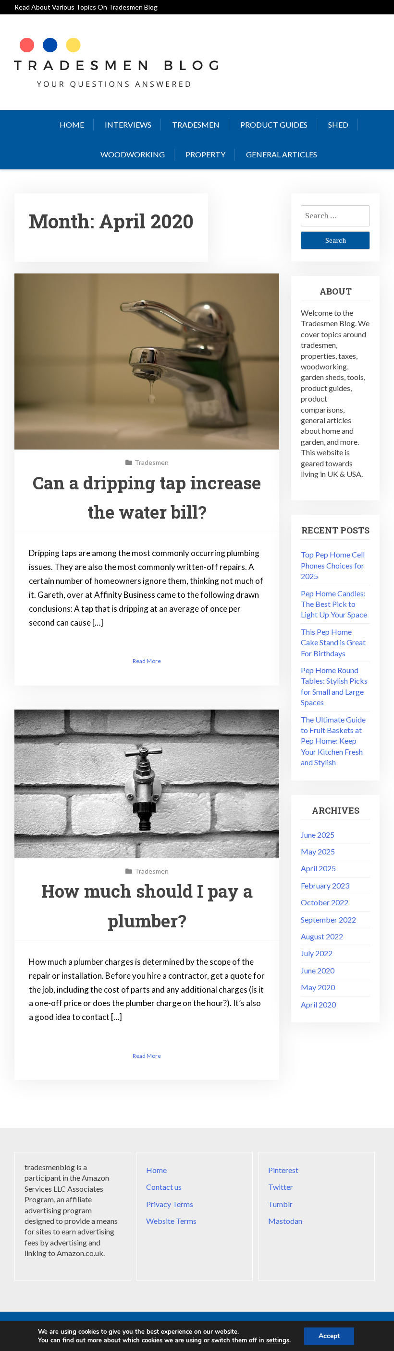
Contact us (164, 1186)
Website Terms (171, 1220)
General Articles (281, 154)
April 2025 (318, 868)
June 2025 (317, 834)
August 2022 (322, 936)
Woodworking (132, 154)
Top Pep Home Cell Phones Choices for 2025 (333, 565)
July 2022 (316, 953)
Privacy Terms (169, 1204)
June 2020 (317, 970)
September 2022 (328, 919)
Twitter (280, 1186)
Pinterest (283, 1169)
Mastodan (285, 1220)
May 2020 (318, 987)
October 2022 (324, 902)
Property (205, 154)
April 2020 (318, 1004)
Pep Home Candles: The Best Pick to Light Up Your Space (334, 604)
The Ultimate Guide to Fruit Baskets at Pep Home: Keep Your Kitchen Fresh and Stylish (333, 741)
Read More (147, 660)
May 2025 (318, 851)
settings (277, 1340)
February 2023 (325, 885)
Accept (329, 1335)
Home (72, 124)
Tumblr (280, 1204)
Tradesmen (196, 124)
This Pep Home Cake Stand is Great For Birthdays (333, 642)
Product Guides (274, 124)
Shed (338, 124)
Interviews (128, 124)
